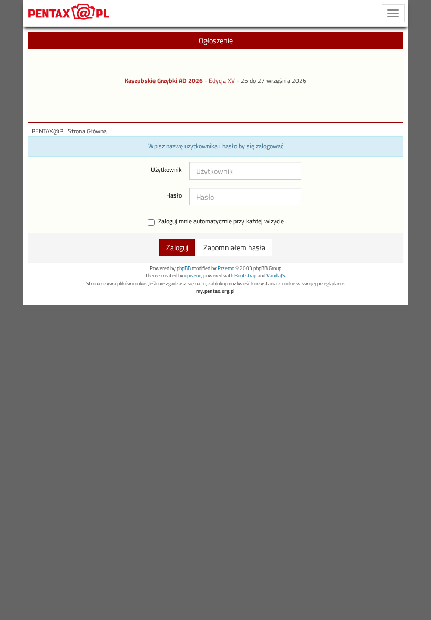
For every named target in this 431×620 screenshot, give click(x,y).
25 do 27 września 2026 (273, 81)
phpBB (184, 268)
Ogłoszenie (216, 40)
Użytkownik (166, 169)
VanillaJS (275, 276)
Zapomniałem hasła (234, 247)
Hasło (174, 195)
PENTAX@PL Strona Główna (69, 131)
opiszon (192, 276)
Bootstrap (245, 276)
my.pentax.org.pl (215, 291)
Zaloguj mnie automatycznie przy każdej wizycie (221, 221)
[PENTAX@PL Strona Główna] (69, 13)
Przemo (226, 268)
